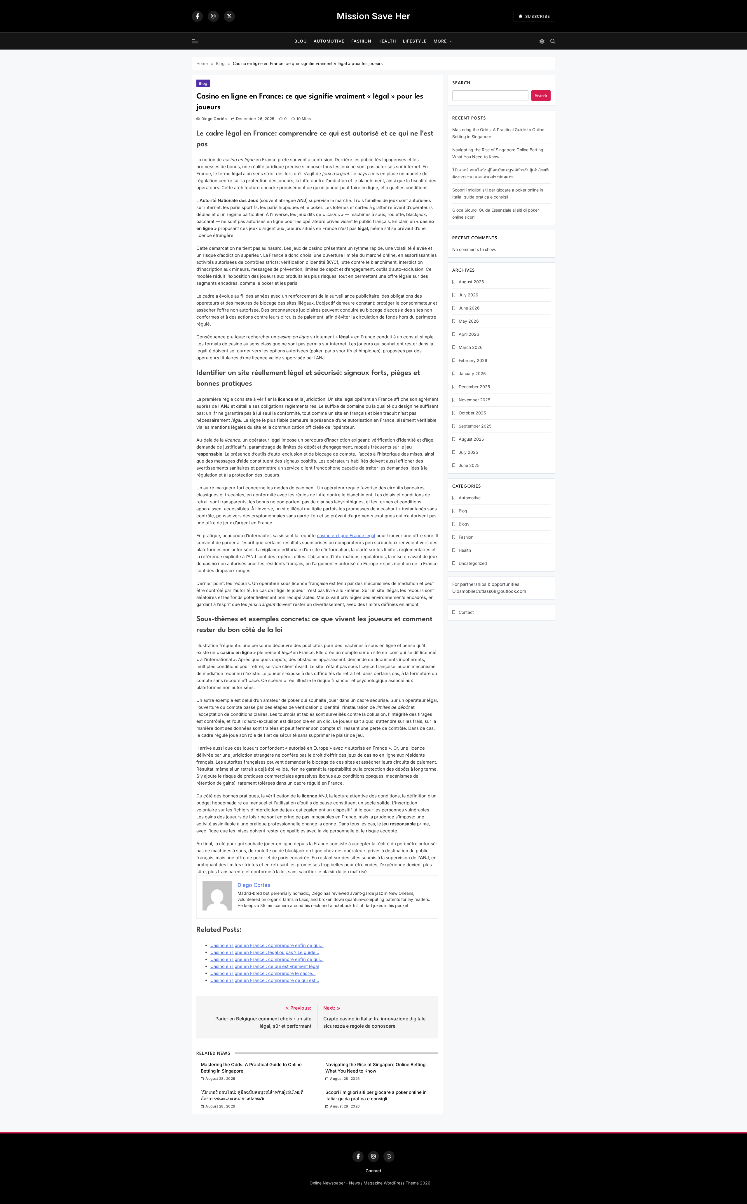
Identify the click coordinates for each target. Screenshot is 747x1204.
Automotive (329, 40)
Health (387, 40)
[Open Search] (552, 41)
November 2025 (474, 399)
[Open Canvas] (195, 41)
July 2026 (468, 294)
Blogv (464, 523)
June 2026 (469, 307)
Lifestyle (415, 40)
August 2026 (471, 281)
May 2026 (469, 321)
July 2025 (468, 452)
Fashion (361, 40)
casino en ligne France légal (346, 535)
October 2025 (472, 412)
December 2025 (474, 386)
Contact (466, 612)
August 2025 (471, 439)
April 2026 (469, 334)
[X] (229, 16)
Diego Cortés (214, 118)
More (440, 40)
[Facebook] (197, 16)
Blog (300, 40)
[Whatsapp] (389, 1156)
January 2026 (472, 373)
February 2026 (473, 360)
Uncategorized (473, 563)
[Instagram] (213, 16)
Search (461, 83)
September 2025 (475, 425)
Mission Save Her (373, 16)
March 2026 (471, 347)
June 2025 (469, 465)
